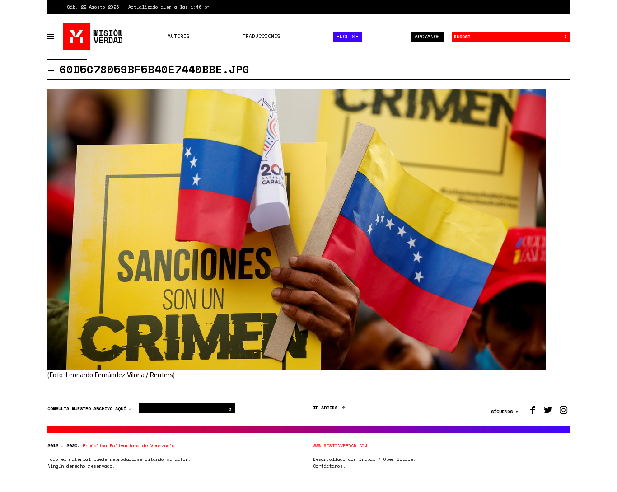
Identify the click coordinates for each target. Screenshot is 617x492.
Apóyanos (427, 36)
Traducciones (261, 36)
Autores (179, 36)
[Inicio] (93, 36)
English (348, 36)
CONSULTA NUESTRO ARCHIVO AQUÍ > (90, 408)
